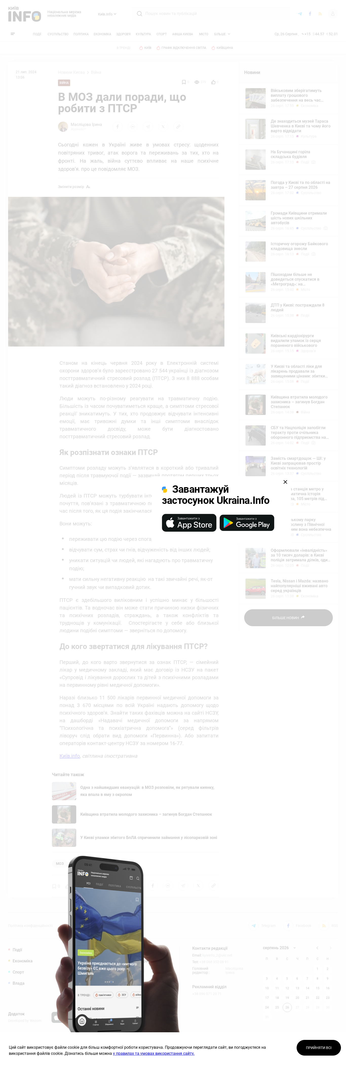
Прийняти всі (319, 1048)
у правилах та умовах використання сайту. (154, 1053)
